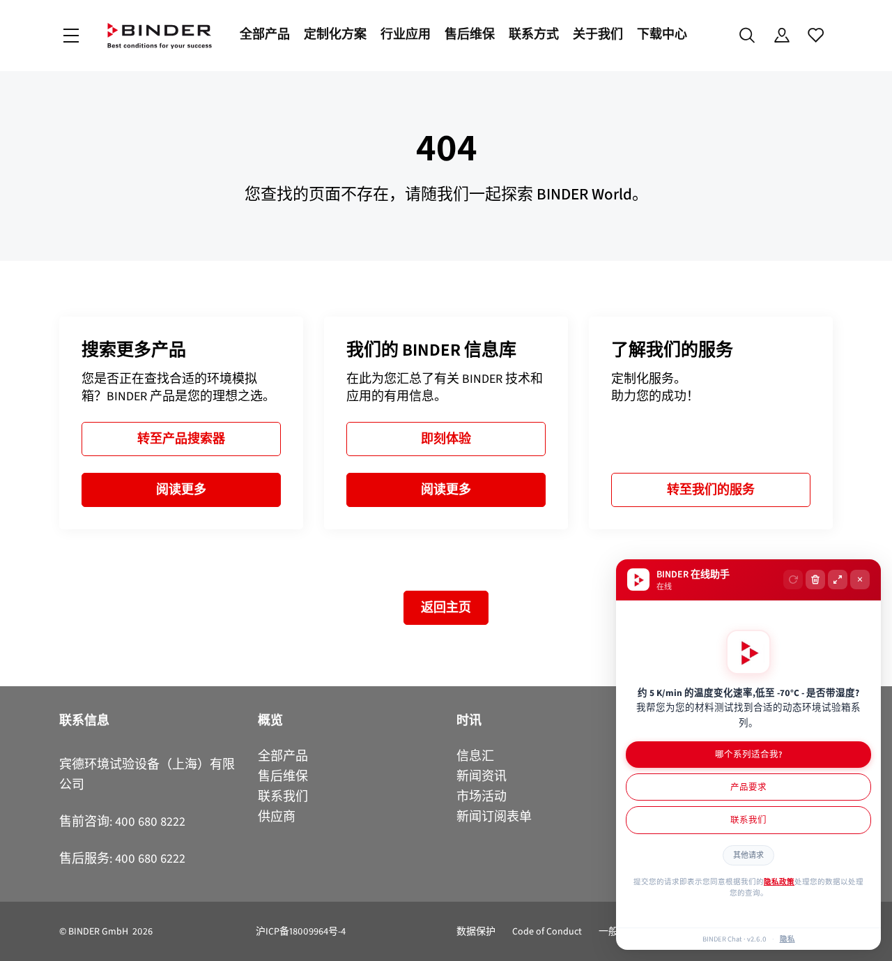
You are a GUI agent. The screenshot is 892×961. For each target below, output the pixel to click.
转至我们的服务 (711, 489)
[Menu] (71, 36)
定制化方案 (335, 34)
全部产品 (265, 34)
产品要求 (748, 787)
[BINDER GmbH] (159, 36)
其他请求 (748, 855)
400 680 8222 (150, 821)
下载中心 (662, 34)
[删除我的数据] (815, 579)
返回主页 (446, 607)
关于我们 (598, 34)
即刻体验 (446, 438)
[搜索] (747, 35)
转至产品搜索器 (181, 438)
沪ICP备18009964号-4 (301, 931)
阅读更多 (181, 489)
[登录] (781, 35)
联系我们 (748, 820)
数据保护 (475, 931)
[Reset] (793, 579)
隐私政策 (779, 881)
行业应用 (405, 34)
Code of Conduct (547, 931)
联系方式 (534, 34)
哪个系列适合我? (748, 754)
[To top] (14, 942)
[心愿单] (816, 35)
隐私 (787, 939)
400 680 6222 (150, 858)
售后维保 (470, 34)
